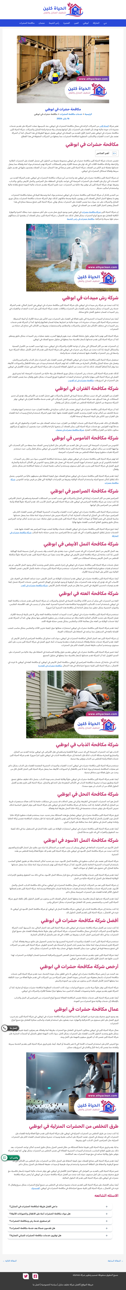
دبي (105, 23)
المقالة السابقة (115, 1261)
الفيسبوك (35, 1188)
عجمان (42, 23)
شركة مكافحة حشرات (91, 212)
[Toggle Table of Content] (113, 153)
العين (76, 23)
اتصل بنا (36, 1284)
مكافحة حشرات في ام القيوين (81, 380)
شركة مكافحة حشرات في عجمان (70, 430)
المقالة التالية (10, 1261)
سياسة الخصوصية (49, 1284)
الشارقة (96, 23)
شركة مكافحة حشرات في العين (34, 585)
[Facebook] (35, 1276)
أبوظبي (86, 23)
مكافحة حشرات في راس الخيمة (80, 219)
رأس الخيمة (54, 23)
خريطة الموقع (87, 1284)
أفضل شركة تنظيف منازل (69, 1284)
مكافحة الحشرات (26, 23)
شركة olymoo (79, 1275)
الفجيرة (66, 23)
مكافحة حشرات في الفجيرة (50, 665)
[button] (60, 1206)
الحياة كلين (104, 126)
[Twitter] (26, 1276)
